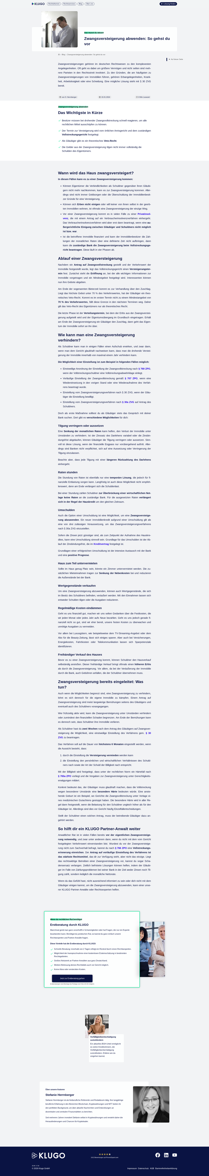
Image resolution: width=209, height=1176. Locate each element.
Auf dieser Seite (177, 59)
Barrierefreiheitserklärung (166, 1168)
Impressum (132, 1168)
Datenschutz (143, 1168)
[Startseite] (59, 54)
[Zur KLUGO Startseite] (38, 4)
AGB (152, 1168)
